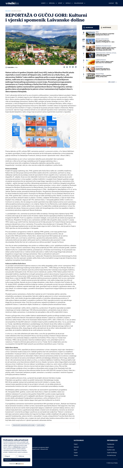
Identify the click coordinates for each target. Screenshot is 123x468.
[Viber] (70, 67)
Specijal (52, 3)
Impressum (110, 447)
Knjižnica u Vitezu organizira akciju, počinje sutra (103, 76)
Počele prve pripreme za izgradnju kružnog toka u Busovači (105, 34)
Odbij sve (21, 456)
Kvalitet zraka (111, 450)
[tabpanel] (100, 57)
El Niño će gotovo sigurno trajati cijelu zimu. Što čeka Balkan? (104, 62)
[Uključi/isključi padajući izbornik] (47, 3)
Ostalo (68, 3)
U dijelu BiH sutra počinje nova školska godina (103, 55)
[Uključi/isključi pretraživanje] (116, 3)
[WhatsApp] (67, 67)
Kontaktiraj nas (111, 455)
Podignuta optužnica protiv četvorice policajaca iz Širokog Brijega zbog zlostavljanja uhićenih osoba (106, 49)
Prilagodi (7, 456)
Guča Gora (40, 425)
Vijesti (43, 3)
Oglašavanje (78, 3)
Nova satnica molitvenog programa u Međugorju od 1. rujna (105, 41)
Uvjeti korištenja (112, 452)
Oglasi (76, 452)
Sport (60, 3)
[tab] (90, 27)
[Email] (73, 67)
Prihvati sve (8, 460)
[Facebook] (64, 67)
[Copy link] (76, 67)
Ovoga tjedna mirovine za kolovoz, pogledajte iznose (103, 69)
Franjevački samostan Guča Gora (24, 425)
